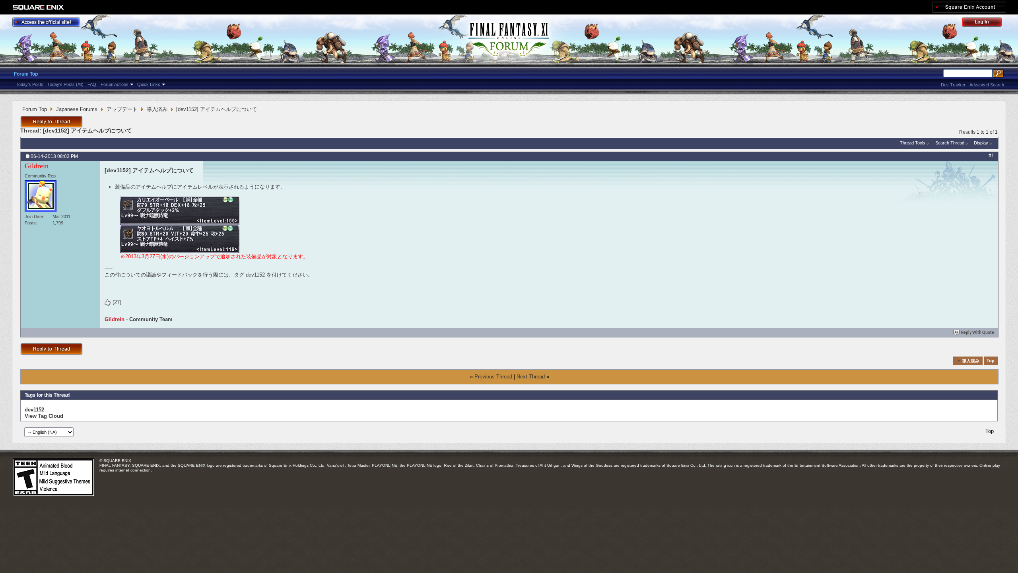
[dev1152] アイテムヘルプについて (87, 130)
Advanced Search (986, 84)
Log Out (986, 23)
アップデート (122, 109)
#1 (991, 155)
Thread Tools (912, 142)
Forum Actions (114, 84)
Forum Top (26, 74)
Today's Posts (29, 84)
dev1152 (34, 410)
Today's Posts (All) (65, 84)
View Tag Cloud (44, 416)
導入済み (157, 109)
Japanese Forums (76, 109)
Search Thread (949, 142)
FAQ (91, 84)
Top (991, 361)
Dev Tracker (953, 84)
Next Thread (531, 377)
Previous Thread (493, 377)
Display (981, 142)
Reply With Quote (977, 333)
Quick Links (148, 84)
